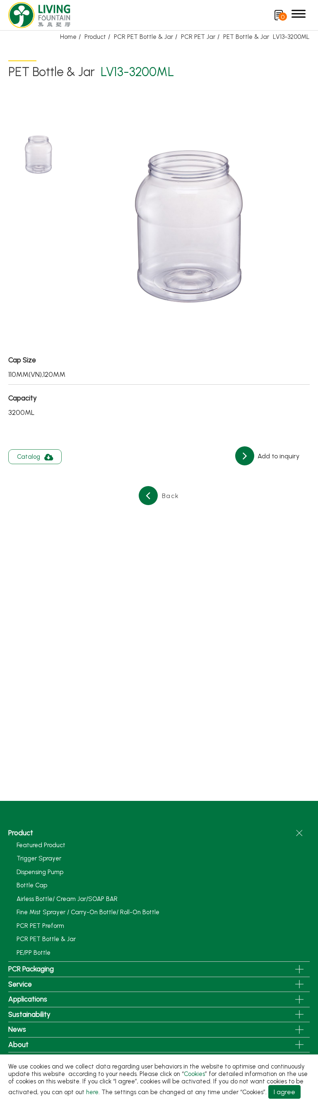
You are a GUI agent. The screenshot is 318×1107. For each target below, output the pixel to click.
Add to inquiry (277, 456)
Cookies (194, 1074)
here (92, 1092)
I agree (284, 1092)
